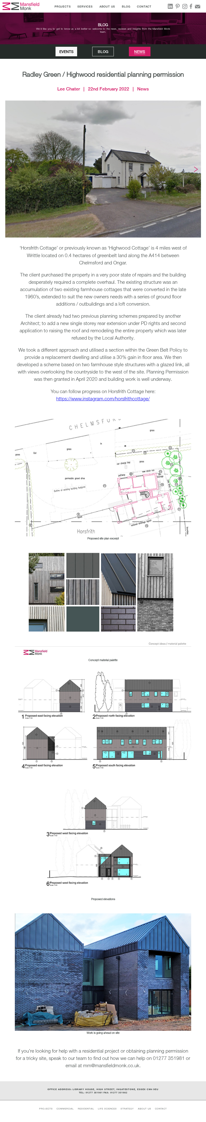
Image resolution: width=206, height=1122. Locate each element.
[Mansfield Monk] (21, 6)
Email (199, 6)
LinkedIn (171, 6)
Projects (46, 1108)
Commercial (65, 1108)
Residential (86, 1108)
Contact (161, 1108)
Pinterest (178, 6)
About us (144, 1108)
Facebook (191, 6)
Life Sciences (107, 1108)
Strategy (127, 1108)
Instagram (185, 6)
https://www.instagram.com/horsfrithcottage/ (103, 398)
